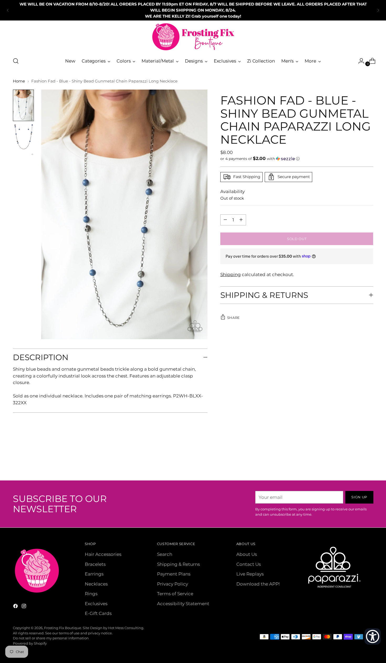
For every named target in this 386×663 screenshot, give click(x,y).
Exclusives (96, 603)
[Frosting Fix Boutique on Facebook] (16, 607)
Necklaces (96, 584)
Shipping (230, 274)
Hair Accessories (103, 554)
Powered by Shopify (30, 643)
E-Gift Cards (98, 613)
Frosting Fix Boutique (62, 628)
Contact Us (248, 564)
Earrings (94, 574)
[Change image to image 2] (23, 140)
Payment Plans (173, 574)
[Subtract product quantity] (241, 219)
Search (164, 554)
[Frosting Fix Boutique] (193, 37)
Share (233, 317)
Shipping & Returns (178, 564)
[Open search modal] (16, 61)
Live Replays (250, 574)
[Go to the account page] (359, 61)
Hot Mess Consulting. (126, 628)
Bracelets (95, 564)
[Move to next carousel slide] (368, 462)
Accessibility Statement (183, 603)
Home (19, 81)
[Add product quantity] (225, 219)
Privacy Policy (172, 584)
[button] (296, 158)
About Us (246, 554)
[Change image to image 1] (23, 105)
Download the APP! (258, 584)
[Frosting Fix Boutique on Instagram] (24, 607)
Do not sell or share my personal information (51, 638)
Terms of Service (175, 593)
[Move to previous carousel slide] (356, 462)
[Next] (378, 10)
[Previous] (8, 10)
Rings (91, 593)
